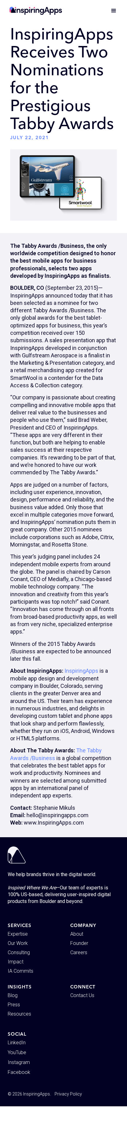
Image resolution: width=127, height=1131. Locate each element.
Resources (19, 1014)
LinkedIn (17, 1043)
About (76, 934)
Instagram (19, 1062)
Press (14, 1005)
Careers (78, 952)
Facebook (19, 1072)
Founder (79, 943)
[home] (36, 11)
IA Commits (20, 971)
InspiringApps (81, 670)
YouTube (17, 1052)
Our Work (18, 943)
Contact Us (82, 995)
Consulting (19, 952)
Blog (13, 995)
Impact (15, 962)
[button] (110, 11)
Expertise (18, 934)
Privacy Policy (68, 1093)
